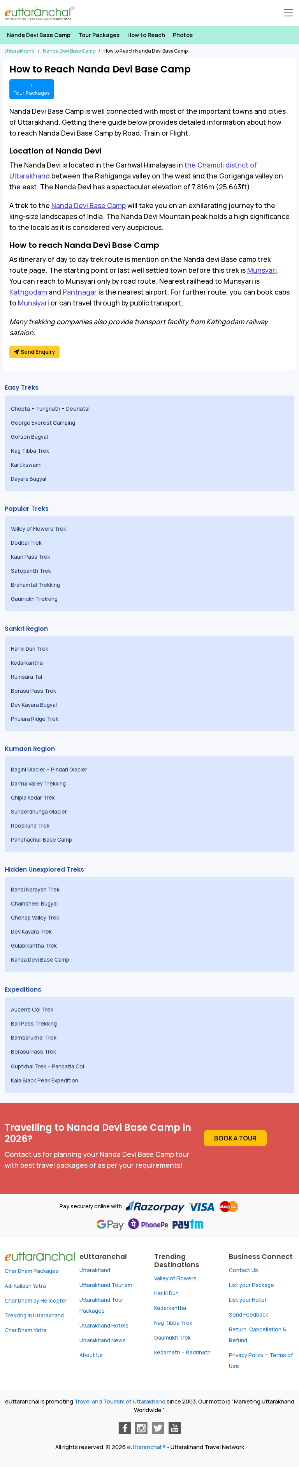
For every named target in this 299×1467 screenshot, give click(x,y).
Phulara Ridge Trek (35, 718)
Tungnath (48, 408)
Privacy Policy (246, 1355)
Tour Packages (99, 35)
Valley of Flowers (175, 1278)
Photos (183, 35)
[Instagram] (141, 1428)
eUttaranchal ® (146, 1447)
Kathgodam (28, 292)
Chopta (20, 408)
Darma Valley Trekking (39, 783)
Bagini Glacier (28, 769)
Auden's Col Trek (33, 1009)
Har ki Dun (166, 1293)
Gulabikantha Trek (34, 945)
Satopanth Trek (33, 570)
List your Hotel (247, 1299)
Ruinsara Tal (27, 676)
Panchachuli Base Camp (41, 839)
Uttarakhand (94, 1270)
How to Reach (146, 35)
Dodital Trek (26, 542)
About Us (91, 1355)
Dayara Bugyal (29, 478)
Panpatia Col (68, 1066)
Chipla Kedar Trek (33, 797)
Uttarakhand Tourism (105, 1285)
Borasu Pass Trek (34, 690)
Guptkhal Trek (29, 1066)
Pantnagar (80, 292)
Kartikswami (26, 464)
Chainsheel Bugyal (35, 903)
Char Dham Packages (32, 1271)
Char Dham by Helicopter (36, 1300)
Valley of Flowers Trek (39, 528)
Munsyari (262, 270)
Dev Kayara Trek (32, 931)
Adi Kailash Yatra (25, 1285)
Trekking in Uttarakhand (34, 1315)
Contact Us (243, 1270)
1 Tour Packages (32, 89)
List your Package (251, 1285)
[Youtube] (175, 1428)
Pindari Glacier (69, 769)
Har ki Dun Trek (30, 648)
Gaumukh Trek (172, 1337)
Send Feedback (248, 1314)
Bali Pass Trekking (34, 1023)
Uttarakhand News (102, 1340)
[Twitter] (158, 1428)
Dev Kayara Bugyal (34, 704)
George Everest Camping (43, 422)
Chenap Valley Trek (35, 917)
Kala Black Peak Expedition (45, 1080)
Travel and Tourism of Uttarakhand (119, 1401)
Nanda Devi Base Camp (38, 35)
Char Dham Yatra (26, 1330)
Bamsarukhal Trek (34, 1037)
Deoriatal (78, 408)
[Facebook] (124, 1428)
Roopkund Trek (31, 825)
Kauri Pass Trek (30, 556)
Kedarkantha (27, 662)
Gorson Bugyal (30, 436)
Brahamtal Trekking (36, 584)
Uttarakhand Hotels (103, 1325)
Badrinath (198, 1352)
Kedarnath (167, 1352)
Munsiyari (33, 302)
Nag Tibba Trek (30, 450)
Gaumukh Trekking (34, 598)
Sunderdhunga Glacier (39, 811)
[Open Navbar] (288, 12)
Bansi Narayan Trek (36, 889)
